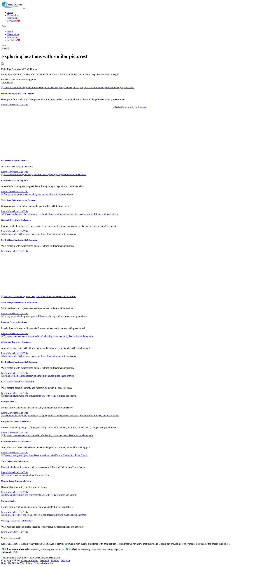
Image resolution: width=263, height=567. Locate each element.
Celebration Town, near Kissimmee (16, 342)
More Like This (20, 104)
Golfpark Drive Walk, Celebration (16, 220)
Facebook (44, 560)
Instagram (65, 560)
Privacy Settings (34, 563)
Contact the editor (29, 560)
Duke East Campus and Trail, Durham (17, 93)
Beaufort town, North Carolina (14, 160)
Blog (3, 563)
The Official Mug (16, 563)
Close (4, 49)
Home (10, 12)
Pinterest (55, 560)
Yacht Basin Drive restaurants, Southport (18, 200)
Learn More (7, 104)
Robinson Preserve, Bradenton (14, 322)
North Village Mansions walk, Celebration (19, 240)
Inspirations (12, 18)
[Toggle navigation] (24, 8)
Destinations (13, 15)
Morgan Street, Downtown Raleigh (16, 481)
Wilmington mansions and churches (16, 521)
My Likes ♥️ (13, 20)
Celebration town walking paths (14, 180)
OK (15, 552)
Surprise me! (7, 82)
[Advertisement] (131, 274)
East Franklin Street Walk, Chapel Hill (17, 382)
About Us (48, 563)
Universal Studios (8, 402)
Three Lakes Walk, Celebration (14, 461)
